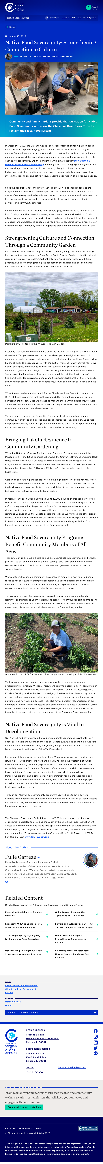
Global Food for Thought (36, 56)
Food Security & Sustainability (21, 985)
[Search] (88, 7)
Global (8, 1005)
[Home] (8, 27)
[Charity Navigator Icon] (88, 1128)
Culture (9, 992)
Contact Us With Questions (72, 1067)
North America (13, 1002)
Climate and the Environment (20, 989)
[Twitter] (6, 882)
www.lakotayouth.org (37, 837)
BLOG (17, 56)
